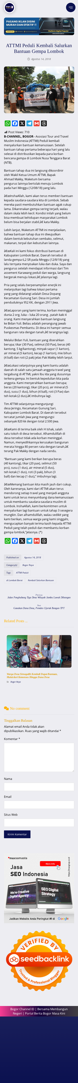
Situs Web (11, 815)
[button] (70, 7)
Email (7, 797)
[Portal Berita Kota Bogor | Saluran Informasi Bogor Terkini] (9, 7)
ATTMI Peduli (22, 572)
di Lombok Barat (14, 580)
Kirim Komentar (17, 834)
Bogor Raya (28, 565)
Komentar (12, 739)
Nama (8, 779)
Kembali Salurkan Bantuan (41, 580)
